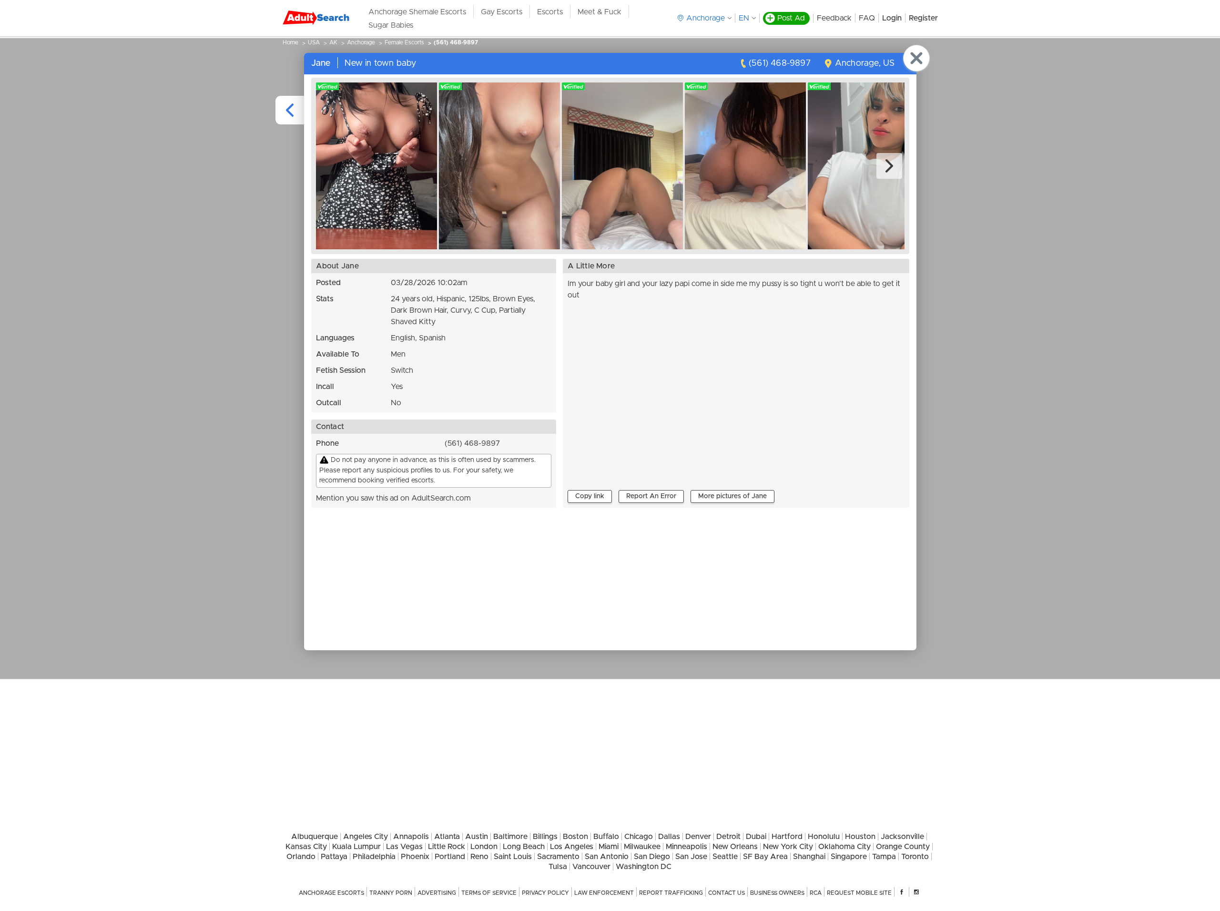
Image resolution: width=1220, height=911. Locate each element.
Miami (609, 846)
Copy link (589, 496)
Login (892, 18)
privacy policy (545, 893)
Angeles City (365, 836)
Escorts (550, 12)
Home (290, 42)
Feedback (834, 18)
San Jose (691, 856)
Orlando (300, 856)
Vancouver (591, 866)
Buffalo (606, 836)
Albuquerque (314, 836)
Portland (450, 856)
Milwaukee (642, 846)
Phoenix (415, 856)
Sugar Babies (390, 25)
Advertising (436, 893)
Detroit (728, 836)
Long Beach (524, 846)
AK (333, 42)
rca (816, 893)
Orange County (903, 846)
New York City (788, 846)
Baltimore (510, 836)
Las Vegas (404, 846)
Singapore (849, 856)
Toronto (915, 856)
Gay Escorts (501, 12)
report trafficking (671, 893)
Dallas (669, 836)
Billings (545, 836)
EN (744, 18)
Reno (479, 856)
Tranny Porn (390, 893)
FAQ (867, 18)
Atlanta (447, 836)
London (484, 846)
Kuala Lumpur (356, 846)
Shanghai (809, 856)
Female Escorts (404, 42)
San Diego (652, 856)
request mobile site (859, 893)
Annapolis (411, 836)
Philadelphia (374, 856)
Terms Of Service (489, 893)
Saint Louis (513, 856)
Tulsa (558, 866)
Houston (860, 836)
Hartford (787, 836)
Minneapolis (686, 846)
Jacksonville (902, 836)
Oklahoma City (844, 846)
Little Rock (446, 846)
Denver (698, 836)
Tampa (884, 856)
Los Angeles (571, 846)
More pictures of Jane (732, 496)
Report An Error (651, 496)
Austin (476, 836)
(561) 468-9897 (456, 42)
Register (923, 18)
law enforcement (604, 893)
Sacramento (558, 856)
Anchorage (361, 42)
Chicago (638, 836)
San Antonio (607, 856)
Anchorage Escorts (331, 893)
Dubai (756, 836)
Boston (575, 836)
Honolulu (824, 836)
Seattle (725, 856)
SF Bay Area (765, 856)
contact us (726, 893)
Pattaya (334, 856)
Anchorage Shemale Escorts (417, 12)
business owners (777, 893)
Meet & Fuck (599, 12)
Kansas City (306, 846)
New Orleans (735, 846)
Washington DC (643, 866)
